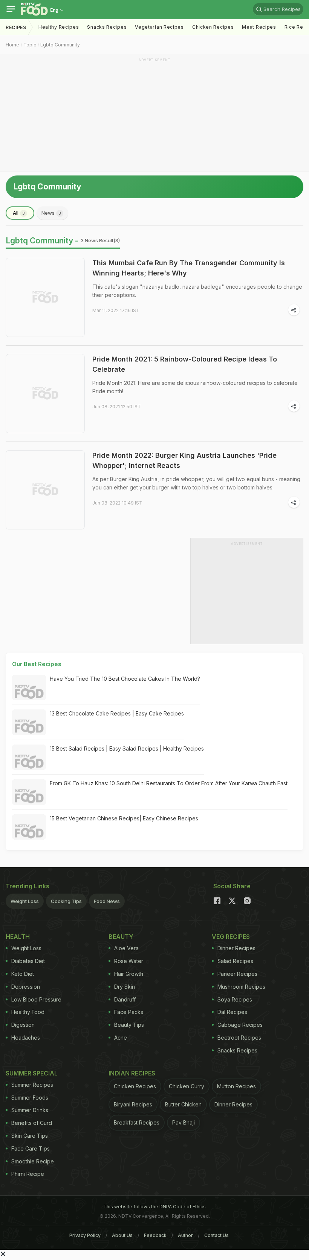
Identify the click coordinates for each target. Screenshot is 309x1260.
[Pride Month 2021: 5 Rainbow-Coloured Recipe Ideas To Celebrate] (45, 393)
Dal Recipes (232, 1012)
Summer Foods (29, 1097)
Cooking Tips (66, 901)
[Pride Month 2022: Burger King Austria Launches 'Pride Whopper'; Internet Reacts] (45, 489)
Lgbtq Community (60, 45)
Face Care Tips (30, 1148)
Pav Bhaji (183, 1122)
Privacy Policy (85, 1235)
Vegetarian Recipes (159, 27)
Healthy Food (27, 1012)
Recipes (16, 27)
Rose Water (128, 961)
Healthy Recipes (58, 27)
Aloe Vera (126, 948)
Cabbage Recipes (240, 1025)
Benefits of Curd (31, 1123)
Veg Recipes (231, 936)
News (51, 213)
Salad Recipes (235, 961)
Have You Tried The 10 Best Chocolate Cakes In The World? (125, 678)
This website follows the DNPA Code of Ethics (154, 1206)
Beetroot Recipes (239, 1037)
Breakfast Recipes (136, 1122)
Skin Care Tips (29, 1135)
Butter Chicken (183, 1104)
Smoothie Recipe (32, 1161)
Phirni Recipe (27, 1174)
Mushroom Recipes (241, 986)
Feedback (155, 1235)
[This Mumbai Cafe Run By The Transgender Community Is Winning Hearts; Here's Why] (45, 297)
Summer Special (32, 1073)
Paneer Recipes (237, 974)
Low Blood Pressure (36, 999)
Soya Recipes (234, 999)
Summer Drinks (29, 1110)
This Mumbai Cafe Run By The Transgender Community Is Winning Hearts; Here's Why (188, 268)
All (19, 213)
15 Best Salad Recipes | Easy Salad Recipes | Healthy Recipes (127, 748)
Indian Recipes (132, 1073)
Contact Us (216, 1235)
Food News (107, 901)
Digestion (23, 1025)
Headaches (25, 1037)
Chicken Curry (186, 1086)
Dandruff (125, 999)
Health (18, 936)
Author (185, 1235)
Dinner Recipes (236, 948)
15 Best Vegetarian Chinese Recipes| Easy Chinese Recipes (124, 818)
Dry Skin (124, 986)
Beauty (121, 936)
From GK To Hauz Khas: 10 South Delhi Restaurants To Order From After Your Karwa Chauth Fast (169, 783)
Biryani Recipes (133, 1104)
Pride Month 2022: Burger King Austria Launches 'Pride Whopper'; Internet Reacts (184, 460)
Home (12, 45)
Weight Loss (25, 901)
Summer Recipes (32, 1085)
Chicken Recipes (213, 27)
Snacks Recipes (107, 27)
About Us (122, 1235)
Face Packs (128, 1012)
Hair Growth (128, 974)
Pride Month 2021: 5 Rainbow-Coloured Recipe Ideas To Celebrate (184, 364)
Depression (25, 986)
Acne (120, 1037)
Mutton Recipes (236, 1086)
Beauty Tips (129, 1025)
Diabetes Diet (28, 961)
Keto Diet (22, 974)
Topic (29, 45)
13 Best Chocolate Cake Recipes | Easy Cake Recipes (117, 713)
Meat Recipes (259, 27)
